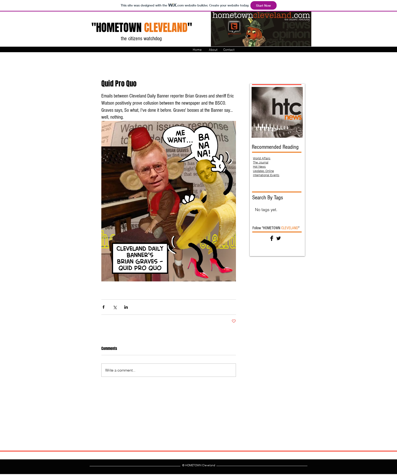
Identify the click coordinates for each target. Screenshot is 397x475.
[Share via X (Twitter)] (115, 307)
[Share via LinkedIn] (126, 307)
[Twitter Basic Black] (278, 238)
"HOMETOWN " (141, 27)
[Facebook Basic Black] (271, 238)
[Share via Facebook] (103, 307)
